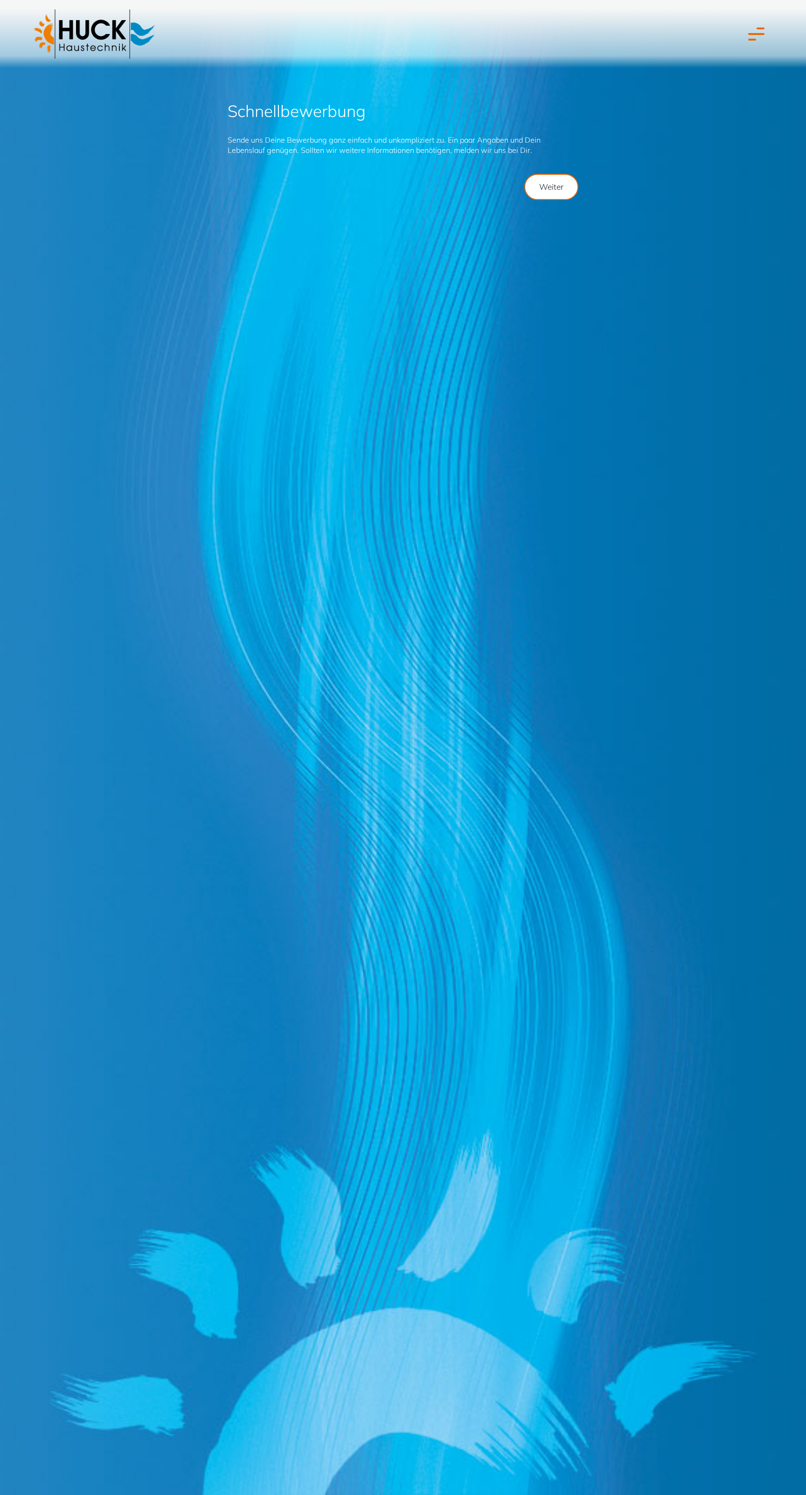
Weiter (551, 187)
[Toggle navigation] (754, 34)
